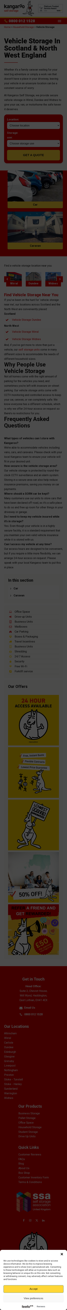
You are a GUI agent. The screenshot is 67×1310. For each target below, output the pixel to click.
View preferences (33, 1298)
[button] (62, 1254)
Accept (33, 1288)
